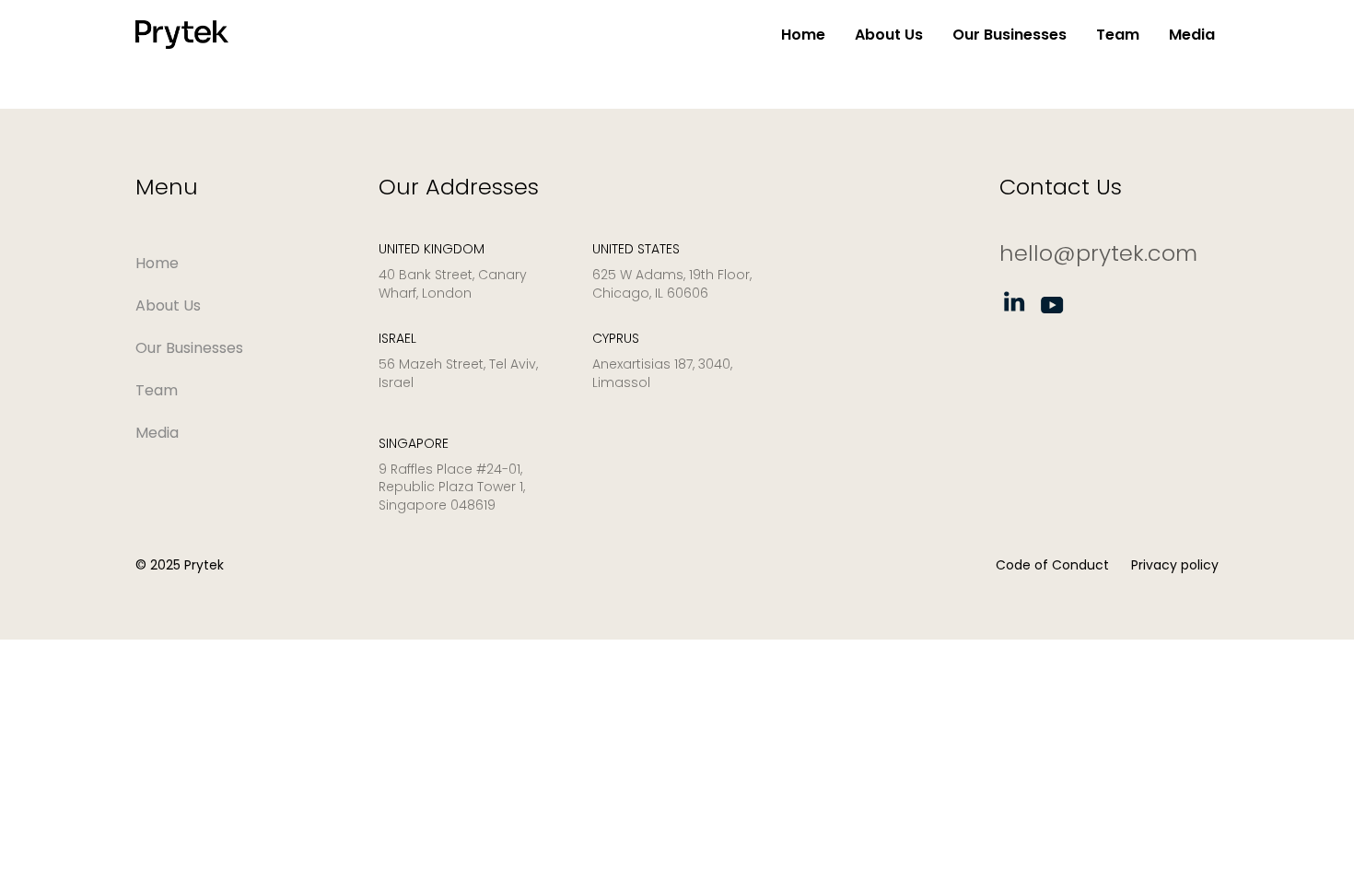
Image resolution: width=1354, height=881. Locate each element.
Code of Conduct (1052, 565)
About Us (889, 34)
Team (1117, 34)
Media (1192, 34)
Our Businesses (1009, 34)
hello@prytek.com (1098, 253)
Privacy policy (1175, 565)
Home (803, 34)
